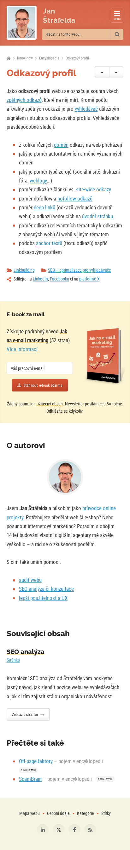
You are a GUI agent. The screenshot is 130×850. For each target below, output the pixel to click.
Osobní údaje (58, 813)
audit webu (30, 579)
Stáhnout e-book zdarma (43, 385)
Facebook (74, 830)
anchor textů (49, 243)
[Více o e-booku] (104, 356)
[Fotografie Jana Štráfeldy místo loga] (22, 23)
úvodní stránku (97, 216)
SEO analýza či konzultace (46, 588)
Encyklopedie (49, 58)
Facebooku (59, 279)
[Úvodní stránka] (9, 58)
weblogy (38, 180)
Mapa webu (29, 813)
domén (61, 144)
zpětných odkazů (24, 99)
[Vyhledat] (117, 34)
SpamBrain (30, 778)
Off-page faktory (36, 761)
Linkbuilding (24, 270)
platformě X (89, 279)
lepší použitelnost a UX (43, 597)
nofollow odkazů (74, 198)
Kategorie (86, 813)
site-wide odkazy (93, 189)
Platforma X (59, 830)
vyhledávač (86, 108)
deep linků (44, 207)
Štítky (106, 813)
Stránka (13, 660)
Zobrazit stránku (25, 714)
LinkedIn (40, 279)
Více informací (22, 349)
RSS (90, 830)
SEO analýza (25, 652)
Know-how (25, 58)
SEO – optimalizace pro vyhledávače (79, 270)
